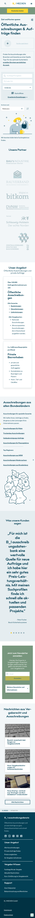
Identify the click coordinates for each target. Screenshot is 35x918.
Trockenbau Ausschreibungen (13, 433)
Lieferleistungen (17, 312)
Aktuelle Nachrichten (11, 873)
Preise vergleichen (10, 854)
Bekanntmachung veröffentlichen (16, 891)
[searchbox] (17, 76)
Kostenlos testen (17, 11)
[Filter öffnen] (32, 20)
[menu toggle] (31, 3)
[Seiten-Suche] (5, 3)
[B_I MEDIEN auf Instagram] (17, 837)
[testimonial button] (11, 632)
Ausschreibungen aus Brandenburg (15, 465)
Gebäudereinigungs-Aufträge (13, 438)
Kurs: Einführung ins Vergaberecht (16, 876)
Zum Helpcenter (10, 888)
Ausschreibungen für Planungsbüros (16, 443)
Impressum (8, 910)
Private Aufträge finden (12, 851)
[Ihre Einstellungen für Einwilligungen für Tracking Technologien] (32, 915)
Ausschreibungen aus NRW (13, 455)
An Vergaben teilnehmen (12, 858)
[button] (17, 411)
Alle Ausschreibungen (11, 848)
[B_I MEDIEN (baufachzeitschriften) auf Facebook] (21, 837)
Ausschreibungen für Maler (13, 428)
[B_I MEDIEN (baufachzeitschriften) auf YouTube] (9, 837)
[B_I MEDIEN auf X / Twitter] (13, 837)
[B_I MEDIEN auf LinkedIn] (5, 837)
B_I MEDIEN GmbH (11, 901)
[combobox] (17, 81)
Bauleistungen (16, 306)
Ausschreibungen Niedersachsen (15, 460)
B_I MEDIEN (5, 810)
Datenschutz (8, 915)
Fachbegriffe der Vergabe (13, 869)
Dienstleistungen (17, 309)
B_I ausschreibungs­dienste (16, 818)
